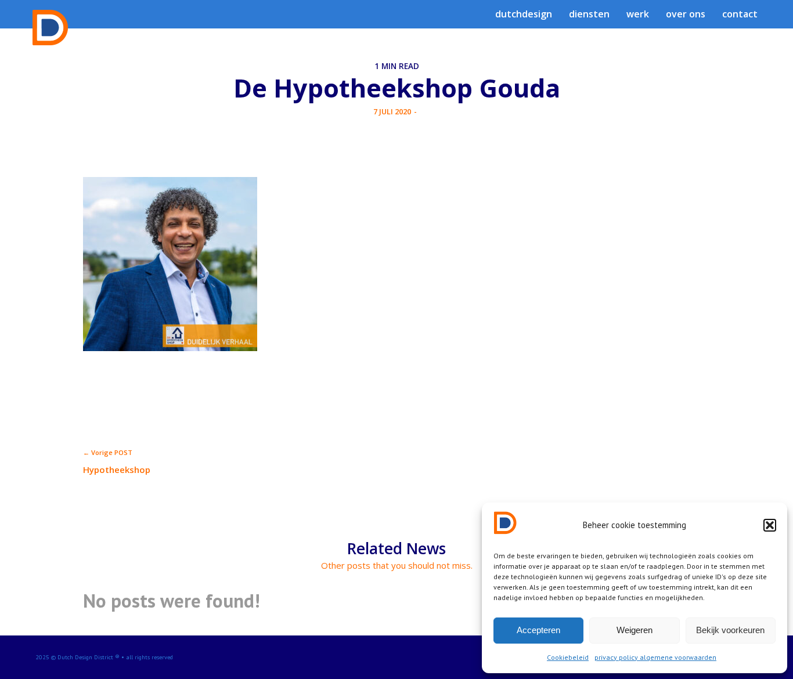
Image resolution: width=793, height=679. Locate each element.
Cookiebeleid (568, 657)
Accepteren (538, 630)
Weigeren (635, 630)
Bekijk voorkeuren (730, 630)
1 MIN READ (396, 66)
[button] (770, 525)
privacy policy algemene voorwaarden (655, 657)
